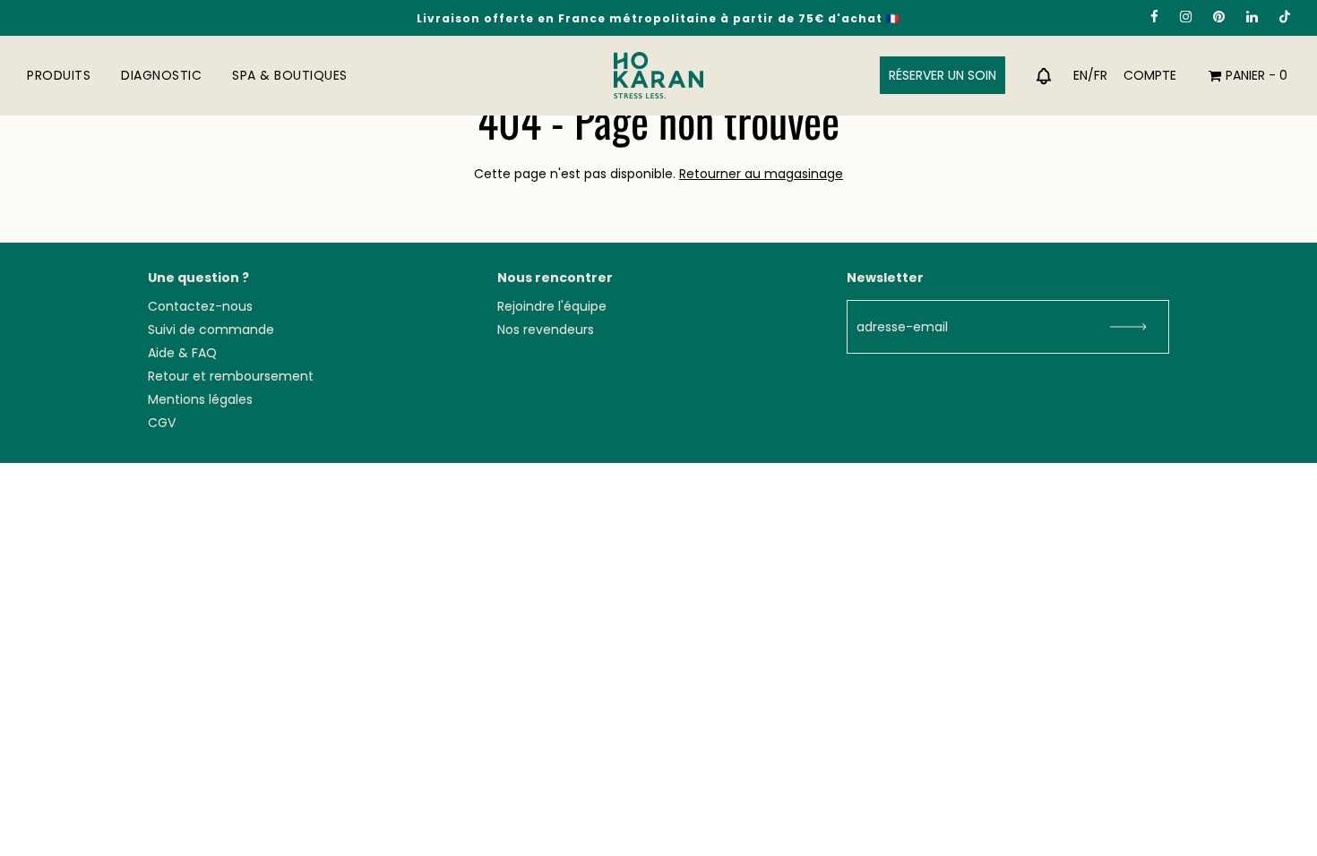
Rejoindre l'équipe (552, 306)
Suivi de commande (211, 329)
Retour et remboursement (231, 376)
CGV (162, 423)
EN (1080, 75)
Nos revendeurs (545, 329)
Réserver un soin (942, 75)
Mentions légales (200, 399)
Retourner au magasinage (761, 174)
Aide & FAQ (182, 353)
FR (1100, 75)
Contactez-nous (200, 306)
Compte (1149, 75)
